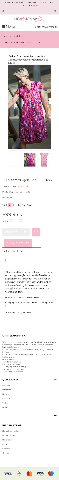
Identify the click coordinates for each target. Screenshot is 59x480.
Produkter (18, 36)
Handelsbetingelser (10, 431)
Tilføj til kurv (16, 232)
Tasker (5, 403)
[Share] (5, 260)
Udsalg (5, 407)
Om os (5, 453)
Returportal (7, 444)
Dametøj (6, 398)
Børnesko (6, 389)
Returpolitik (7, 440)
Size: (4, 204)
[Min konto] (3, 11)
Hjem (5, 36)
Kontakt (6, 448)
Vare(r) (47, 26)
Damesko (6, 385)
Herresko (6, 394)
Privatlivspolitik (9, 435)
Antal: (6, 221)
